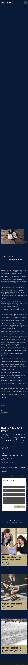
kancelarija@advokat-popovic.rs (8, 462)
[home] (7, 2)
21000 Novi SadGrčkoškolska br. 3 (5, 448)
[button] (25, 2)
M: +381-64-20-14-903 (7, 458)
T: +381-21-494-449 (6, 459)
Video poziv (4, 471)
